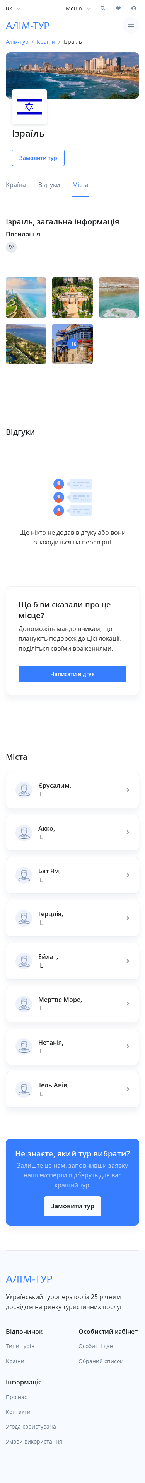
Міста (80, 184)
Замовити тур (72, 1206)
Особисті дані (96, 1346)
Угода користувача (31, 1426)
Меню (74, 8)
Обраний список (100, 1361)
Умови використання (34, 1441)
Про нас (16, 1397)
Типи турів (20, 1346)
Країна (16, 184)
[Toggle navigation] (131, 25)
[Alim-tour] (27, 25)
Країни (15, 1361)
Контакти (18, 1411)
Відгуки (49, 184)
